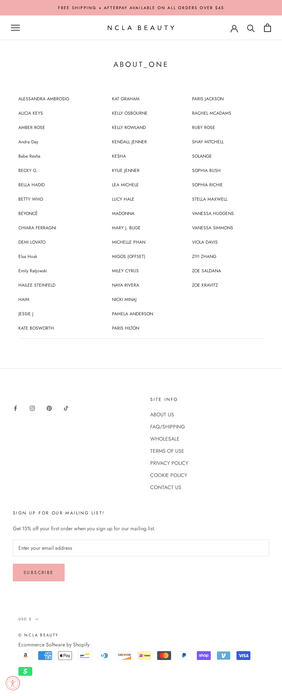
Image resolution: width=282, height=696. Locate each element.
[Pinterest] (49, 407)
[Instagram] (32, 407)
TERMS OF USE (167, 451)
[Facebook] (15, 407)
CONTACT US (165, 487)
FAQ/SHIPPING (167, 426)
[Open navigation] (15, 28)
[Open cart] (267, 28)
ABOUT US (162, 414)
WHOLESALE (165, 438)
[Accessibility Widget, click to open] (13, 683)
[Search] (251, 28)
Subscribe (39, 572)
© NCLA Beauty (38, 635)
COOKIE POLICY (168, 475)
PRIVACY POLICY (169, 463)
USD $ (25, 619)
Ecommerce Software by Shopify (54, 644)
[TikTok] (66, 407)
